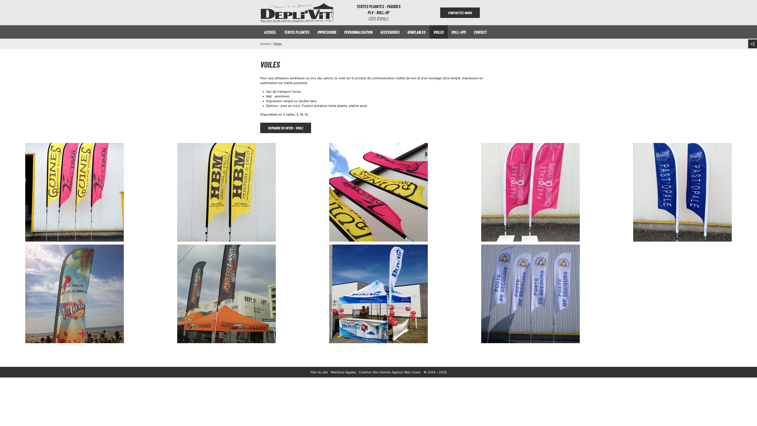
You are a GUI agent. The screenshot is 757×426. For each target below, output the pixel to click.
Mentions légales (343, 372)
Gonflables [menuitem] (416, 32)
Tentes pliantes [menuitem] (297, 32)
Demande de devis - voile (285, 128)
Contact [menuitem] (480, 32)
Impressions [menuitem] (326, 32)
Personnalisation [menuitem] (358, 32)
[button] (74, 192)
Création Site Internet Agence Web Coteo (390, 372)
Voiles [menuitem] (439, 32)
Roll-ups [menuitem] (459, 32)
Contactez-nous (460, 12)
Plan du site (319, 372)
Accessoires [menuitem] (390, 32)
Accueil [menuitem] (270, 32)
